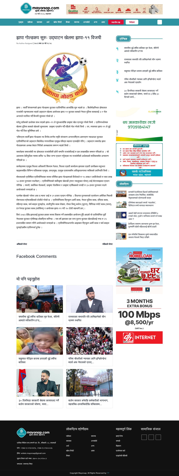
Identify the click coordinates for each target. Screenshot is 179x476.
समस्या (76, 22)
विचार (68, 22)
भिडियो (132, 22)
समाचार (39, 22)
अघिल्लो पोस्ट (22, 244)
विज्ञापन (118, 446)
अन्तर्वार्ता (86, 22)
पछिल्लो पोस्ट (107, 244)
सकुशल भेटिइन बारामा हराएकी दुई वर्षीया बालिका (143, 71)
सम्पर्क (118, 441)
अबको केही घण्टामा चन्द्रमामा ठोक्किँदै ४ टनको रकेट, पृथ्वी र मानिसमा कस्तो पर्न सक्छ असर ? (145, 216)
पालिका (30, 22)
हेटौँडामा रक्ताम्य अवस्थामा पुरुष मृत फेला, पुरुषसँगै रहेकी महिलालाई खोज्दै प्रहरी (143, 225)
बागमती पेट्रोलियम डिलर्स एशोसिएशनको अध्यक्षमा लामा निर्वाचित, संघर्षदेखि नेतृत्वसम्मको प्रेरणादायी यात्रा (143, 195)
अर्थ (48, 22)
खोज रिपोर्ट (58, 22)
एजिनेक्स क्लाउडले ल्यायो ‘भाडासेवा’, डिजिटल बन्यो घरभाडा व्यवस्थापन (142, 204)
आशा (103, 22)
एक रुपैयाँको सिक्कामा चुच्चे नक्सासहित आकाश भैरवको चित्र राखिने (143, 235)
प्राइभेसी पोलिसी (121, 456)
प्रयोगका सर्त (120, 451)
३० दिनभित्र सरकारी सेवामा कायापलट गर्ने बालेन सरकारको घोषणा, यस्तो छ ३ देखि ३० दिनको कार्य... (141, 94)
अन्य (95, 22)
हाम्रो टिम (119, 436)
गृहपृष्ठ (20, 22)
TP (108, 473)
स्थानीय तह (116, 22)
